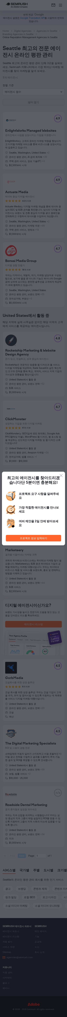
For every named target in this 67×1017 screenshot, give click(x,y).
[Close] (61, 475)
